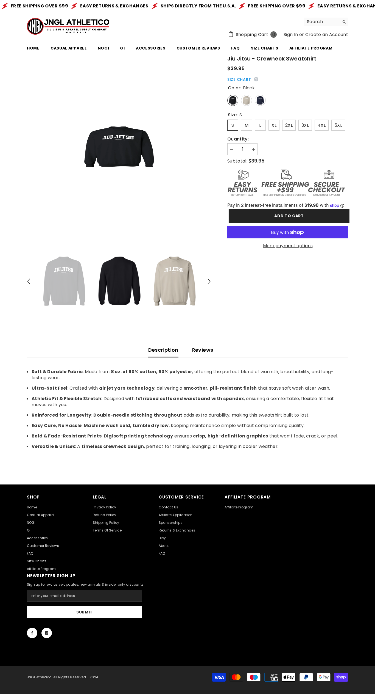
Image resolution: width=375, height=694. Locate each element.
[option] (119, 146)
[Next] (209, 281)
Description (163, 349)
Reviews (202, 349)
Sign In (291, 34)
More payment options (288, 246)
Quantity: (238, 139)
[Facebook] (32, 633)
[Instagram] (46, 633)
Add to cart (288, 216)
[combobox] (322, 22)
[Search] (326, 22)
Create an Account (326, 34)
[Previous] (28, 281)
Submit (84, 612)
